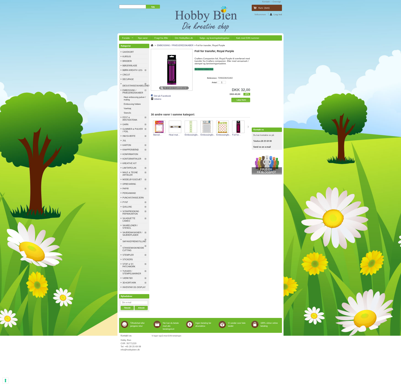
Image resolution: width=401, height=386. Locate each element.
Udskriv (157, 99)
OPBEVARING (129, 184)
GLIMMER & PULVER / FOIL (132, 130)
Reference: (212, 78)
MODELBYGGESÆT (132, 179)
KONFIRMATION (130, 154)
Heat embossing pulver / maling (135, 98)
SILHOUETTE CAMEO (128, 219)
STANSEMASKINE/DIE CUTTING (133, 249)
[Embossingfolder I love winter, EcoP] (206, 127)
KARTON (126, 145)
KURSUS (126, 56)
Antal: (214, 82)
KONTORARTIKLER (131, 159)
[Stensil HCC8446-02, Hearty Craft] (159, 127)
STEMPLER (128, 255)
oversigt (276, 1)
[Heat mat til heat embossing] (175, 127)
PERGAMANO (129, 193)
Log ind (278, 14)
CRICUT (126, 75)
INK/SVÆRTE (128, 136)
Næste (248, 126)
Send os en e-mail (262, 147)
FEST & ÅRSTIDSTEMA (129, 118)
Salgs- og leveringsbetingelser (214, 38)
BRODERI (127, 61)
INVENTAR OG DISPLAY (134, 287)
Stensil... (157, 134)
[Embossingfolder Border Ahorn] (191, 127)
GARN (125, 124)
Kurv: (264, 8)
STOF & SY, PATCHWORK (128, 265)
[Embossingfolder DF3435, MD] (222, 127)
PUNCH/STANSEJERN (133, 198)
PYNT (125, 202)
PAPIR (125, 188)
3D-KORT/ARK (129, 283)
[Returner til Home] (152, 45)
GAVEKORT (128, 52)
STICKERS (127, 259)
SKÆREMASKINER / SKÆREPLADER (132, 233)
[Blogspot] (267, 174)
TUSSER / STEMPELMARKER (131, 272)
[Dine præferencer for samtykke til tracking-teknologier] (5, 380)
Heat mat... (174, 134)
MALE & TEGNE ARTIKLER (130, 173)
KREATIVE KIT (129, 163)
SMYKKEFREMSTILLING (134, 241)
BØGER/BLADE (129, 65)
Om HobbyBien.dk (184, 38)
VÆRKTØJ (127, 278)
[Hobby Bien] (206, 19)
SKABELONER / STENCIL (130, 226)
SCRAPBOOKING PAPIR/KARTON (130, 212)
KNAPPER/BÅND (130, 150)
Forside (124, 39)
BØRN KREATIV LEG (132, 70)
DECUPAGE (128, 79)
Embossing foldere (132, 104)
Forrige (151, 126)
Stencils (127, 113)
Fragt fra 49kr (161, 38)
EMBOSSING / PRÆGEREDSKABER (132, 91)
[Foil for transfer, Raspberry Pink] (238, 127)
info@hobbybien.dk (130, 349)
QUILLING (127, 207)
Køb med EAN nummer (247, 38)
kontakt (266, 1)
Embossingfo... (192, 134)
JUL (124, 140)
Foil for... (236, 134)
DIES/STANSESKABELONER (135, 86)
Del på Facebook (162, 96)
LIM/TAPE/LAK (129, 168)
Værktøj (127, 108)
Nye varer (143, 38)
